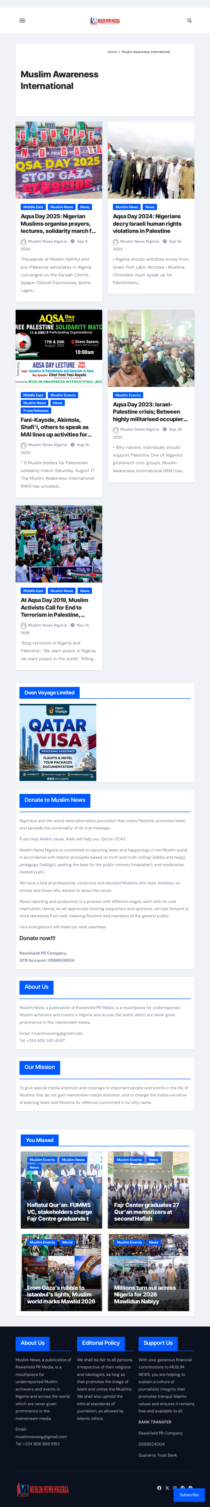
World (67, 1242)
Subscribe (189, 1494)
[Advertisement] (147, 83)
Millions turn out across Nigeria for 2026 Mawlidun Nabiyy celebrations (145, 1297)
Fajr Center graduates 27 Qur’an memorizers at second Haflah (146, 1212)
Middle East (33, 207)
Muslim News (61, 207)
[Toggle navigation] (22, 20)
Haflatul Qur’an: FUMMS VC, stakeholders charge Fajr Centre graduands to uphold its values (59, 1215)
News (84, 207)
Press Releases (36, 410)
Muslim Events (63, 395)
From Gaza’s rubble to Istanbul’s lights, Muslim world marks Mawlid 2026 (61, 1294)
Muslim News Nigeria (48, 241)
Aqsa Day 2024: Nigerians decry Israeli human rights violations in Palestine (147, 223)
